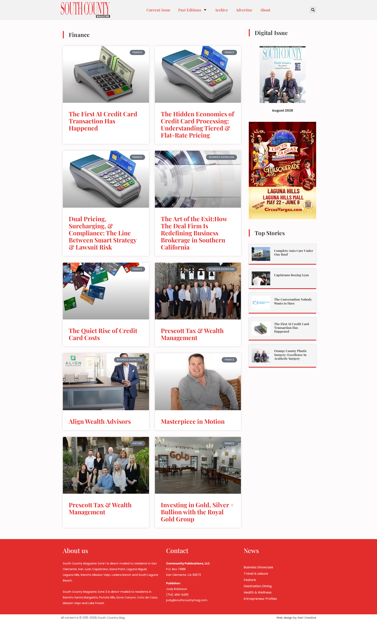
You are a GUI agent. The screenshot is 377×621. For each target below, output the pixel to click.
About (265, 10)
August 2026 (282, 110)
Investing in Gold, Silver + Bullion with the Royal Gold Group (197, 512)
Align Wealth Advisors (100, 421)
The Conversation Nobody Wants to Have (293, 301)
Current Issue (158, 10)
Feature (250, 580)
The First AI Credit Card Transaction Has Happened (103, 121)
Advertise (244, 10)
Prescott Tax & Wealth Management (192, 334)
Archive (221, 10)
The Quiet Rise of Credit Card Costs (103, 334)
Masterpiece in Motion (193, 421)
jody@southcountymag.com (186, 600)
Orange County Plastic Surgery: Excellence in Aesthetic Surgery (290, 354)
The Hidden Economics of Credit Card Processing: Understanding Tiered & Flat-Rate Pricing (197, 124)
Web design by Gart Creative (296, 618)
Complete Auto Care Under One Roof (293, 252)
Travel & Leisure (256, 573)
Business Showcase (258, 567)
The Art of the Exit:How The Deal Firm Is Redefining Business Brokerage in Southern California (194, 233)
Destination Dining (258, 586)
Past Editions (189, 10)
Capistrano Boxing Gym (291, 275)
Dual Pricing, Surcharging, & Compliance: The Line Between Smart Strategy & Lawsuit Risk (102, 233)
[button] (313, 10)
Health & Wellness (258, 592)
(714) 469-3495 (177, 595)
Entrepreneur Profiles (260, 598)
